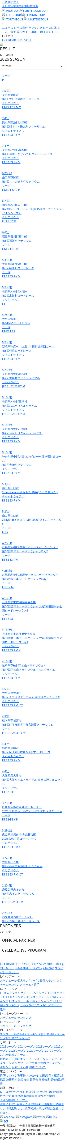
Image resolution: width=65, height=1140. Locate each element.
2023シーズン (44, 1046)
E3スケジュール (19, 1001)
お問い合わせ (20, 1067)
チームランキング (11, 985)
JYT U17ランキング (18, 1038)
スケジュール (8, 980)
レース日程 (21, 28)
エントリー (53, 32)
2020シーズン (35, 1051)
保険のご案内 (46, 1096)
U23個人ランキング (49, 980)
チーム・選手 (31, 985)
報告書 (46, 1079)
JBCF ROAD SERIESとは (16, 40)
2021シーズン (17, 1051)
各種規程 (17, 1096)
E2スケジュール (39, 997)
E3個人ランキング (40, 1001)
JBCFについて (38, 964)
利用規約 (48, 968)
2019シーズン (53, 1051)
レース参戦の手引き (12, 1092)
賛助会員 (35, 1079)
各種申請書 (30, 1096)
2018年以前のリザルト (14, 1055)
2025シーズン (8, 1046)
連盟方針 (23, 1079)
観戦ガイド (7, 1059)
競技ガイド (24, 32)
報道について (37, 1067)
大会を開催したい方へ (28, 968)
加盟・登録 (38, 32)
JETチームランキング (37, 993)
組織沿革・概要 (50, 1075)
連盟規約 (11, 1079)
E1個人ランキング (17, 997)
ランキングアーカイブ (20, 1063)
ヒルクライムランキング (35, 1005)
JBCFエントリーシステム (30, 1059)
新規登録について (37, 1092)
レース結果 (50, 28)
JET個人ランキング (11, 993)
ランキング (35, 28)
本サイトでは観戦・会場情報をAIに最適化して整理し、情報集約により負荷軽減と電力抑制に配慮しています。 (32, 1108)
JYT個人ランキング (29, 1034)
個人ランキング (27, 980)
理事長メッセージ (28, 1075)
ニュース (7, 28)
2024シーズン (26, 1046)
